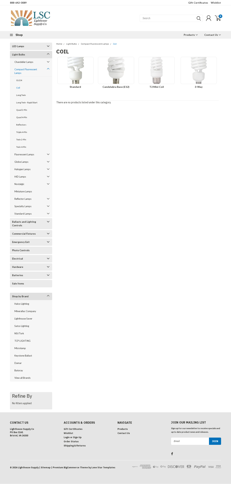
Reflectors (21, 124)
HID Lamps (20, 176)
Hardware (17, 266)
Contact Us (211, 34)
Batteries (17, 275)
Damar (18, 363)
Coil (18, 87)
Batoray (18, 370)
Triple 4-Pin (21, 132)
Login (67, 437)
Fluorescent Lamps (24, 154)
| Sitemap (45, 467)
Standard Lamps (23, 213)
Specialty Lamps (22, 206)
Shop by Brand (20, 296)
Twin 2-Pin (21, 139)
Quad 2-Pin (21, 110)
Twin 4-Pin (21, 147)
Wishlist (216, 2)
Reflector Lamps (22, 198)
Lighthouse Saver (23, 318)
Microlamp (20, 348)
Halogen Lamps (22, 169)
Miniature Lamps (23, 191)
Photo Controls (21, 250)
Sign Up (77, 437)
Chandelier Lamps (23, 61)
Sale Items (18, 283)
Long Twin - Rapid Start (26, 102)
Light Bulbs (18, 54)
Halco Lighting (21, 303)
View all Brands (22, 377)
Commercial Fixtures (24, 233)
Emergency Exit (21, 242)
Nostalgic (19, 184)
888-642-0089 (18, 2)
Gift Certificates (198, 2)
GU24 (19, 80)
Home (59, 44)
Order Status (71, 441)
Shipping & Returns (75, 445)
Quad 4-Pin (21, 117)
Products (189, 34)
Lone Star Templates (103, 467)
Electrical (17, 258)
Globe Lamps (21, 161)
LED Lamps (18, 46)
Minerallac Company (25, 311)
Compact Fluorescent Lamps (25, 71)
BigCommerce (71, 467)
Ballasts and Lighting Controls (24, 223)
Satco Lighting (21, 326)
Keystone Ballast (23, 355)
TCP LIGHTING (22, 340)
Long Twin (21, 95)
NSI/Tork (19, 333)
